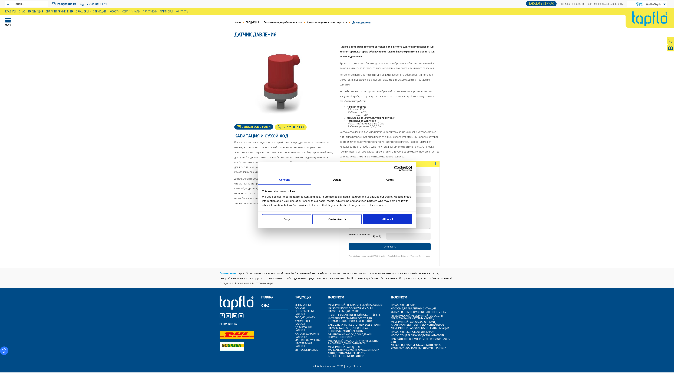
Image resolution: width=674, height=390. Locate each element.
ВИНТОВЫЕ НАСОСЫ (306, 350)
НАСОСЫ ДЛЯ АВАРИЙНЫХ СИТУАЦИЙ (413, 308)
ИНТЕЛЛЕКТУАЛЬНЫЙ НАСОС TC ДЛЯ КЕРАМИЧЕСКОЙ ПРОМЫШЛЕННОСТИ (350, 319)
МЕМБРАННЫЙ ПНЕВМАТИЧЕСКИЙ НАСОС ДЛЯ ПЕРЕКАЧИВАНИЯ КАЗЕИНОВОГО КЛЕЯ (355, 306)
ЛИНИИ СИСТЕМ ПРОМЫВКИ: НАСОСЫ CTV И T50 (419, 312)
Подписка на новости (571, 3)
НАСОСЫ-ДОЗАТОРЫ (307, 333)
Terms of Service (418, 256)
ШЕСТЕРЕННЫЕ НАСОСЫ (303, 345)
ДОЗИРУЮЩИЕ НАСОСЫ (303, 328)
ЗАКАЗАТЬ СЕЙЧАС (541, 3)
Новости (114, 11)
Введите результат (360, 234)
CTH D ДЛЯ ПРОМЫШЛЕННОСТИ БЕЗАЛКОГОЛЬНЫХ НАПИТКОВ (346, 354)
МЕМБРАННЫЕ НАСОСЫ (303, 306)
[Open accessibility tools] (4, 350)
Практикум (150, 11)
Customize (335, 219)
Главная (10, 11)
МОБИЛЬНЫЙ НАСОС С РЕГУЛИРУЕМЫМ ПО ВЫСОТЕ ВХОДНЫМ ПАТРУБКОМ (353, 342)
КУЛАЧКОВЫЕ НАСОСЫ (303, 322)
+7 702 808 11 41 (96, 4)
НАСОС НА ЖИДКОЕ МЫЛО (343, 311)
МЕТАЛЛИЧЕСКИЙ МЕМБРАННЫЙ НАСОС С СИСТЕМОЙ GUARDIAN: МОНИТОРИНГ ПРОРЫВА (418, 346)
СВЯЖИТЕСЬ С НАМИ (255, 126)
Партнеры (166, 11)
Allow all (387, 219)
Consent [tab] (284, 179)
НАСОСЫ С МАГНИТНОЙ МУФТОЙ (308, 338)
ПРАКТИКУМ (336, 297)
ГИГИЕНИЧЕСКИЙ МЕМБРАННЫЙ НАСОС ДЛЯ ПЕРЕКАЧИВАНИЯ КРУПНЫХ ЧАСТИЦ (417, 317)
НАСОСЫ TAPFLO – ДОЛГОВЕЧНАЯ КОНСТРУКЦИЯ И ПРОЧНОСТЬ (348, 329)
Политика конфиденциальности (604, 3)
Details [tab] (337, 179)
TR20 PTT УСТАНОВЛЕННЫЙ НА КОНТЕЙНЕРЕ (354, 315)
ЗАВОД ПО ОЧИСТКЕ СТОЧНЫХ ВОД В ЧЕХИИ (354, 324)
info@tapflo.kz (66, 4)
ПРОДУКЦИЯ (303, 297)
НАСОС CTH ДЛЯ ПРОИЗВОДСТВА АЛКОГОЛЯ (417, 335)
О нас (21, 11)
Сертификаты (131, 11)
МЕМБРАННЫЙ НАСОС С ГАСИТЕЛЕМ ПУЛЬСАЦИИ (420, 328)
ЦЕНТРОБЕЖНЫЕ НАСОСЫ (305, 312)
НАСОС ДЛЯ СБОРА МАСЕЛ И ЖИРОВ (412, 332)
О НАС (265, 305)
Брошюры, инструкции (91, 11)
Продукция (35, 11)
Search (8, 4)
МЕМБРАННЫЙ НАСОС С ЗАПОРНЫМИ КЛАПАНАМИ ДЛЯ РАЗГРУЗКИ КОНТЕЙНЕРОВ (417, 323)
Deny (286, 219)
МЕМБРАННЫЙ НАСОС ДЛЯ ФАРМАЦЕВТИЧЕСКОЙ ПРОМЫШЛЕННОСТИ (353, 348)
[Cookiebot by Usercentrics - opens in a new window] (396, 168)
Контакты (182, 11)
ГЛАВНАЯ (267, 297)
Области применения (59, 11)
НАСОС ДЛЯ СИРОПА (403, 305)
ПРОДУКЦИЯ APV (305, 317)
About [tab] (390, 179)
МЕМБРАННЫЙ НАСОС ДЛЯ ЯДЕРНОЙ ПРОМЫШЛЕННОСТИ (350, 336)
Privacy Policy (400, 256)
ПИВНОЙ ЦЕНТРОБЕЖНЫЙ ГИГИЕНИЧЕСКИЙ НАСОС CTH (420, 340)
